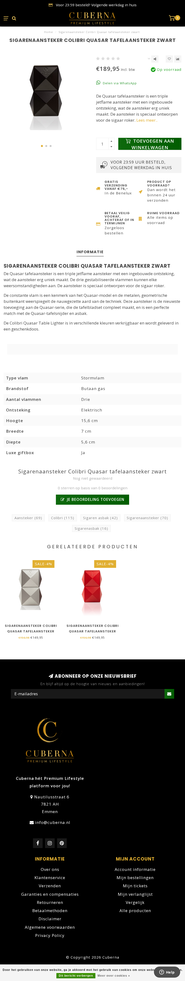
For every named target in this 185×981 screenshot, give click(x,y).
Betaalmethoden (49, 910)
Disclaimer (50, 918)
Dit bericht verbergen (76, 975)
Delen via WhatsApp (119, 83)
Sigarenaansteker (147, 517)
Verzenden (50, 885)
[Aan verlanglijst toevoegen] (169, 59)
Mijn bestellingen (135, 877)
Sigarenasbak (91, 528)
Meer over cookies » (114, 975)
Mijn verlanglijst (135, 894)
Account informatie (135, 869)
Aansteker (28, 517)
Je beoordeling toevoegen (95, 499)
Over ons (50, 869)
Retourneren (50, 902)
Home (48, 32)
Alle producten (135, 910)
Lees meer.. (147, 120)
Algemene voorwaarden (50, 927)
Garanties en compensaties (50, 894)
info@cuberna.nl (52, 822)
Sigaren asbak (100, 517)
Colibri (62, 517)
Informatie (90, 252)
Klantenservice (49, 877)
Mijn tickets (135, 885)
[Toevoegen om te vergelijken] (177, 59)
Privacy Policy (50, 935)
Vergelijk (135, 902)
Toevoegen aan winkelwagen (153, 144)
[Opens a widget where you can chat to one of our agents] (167, 973)
